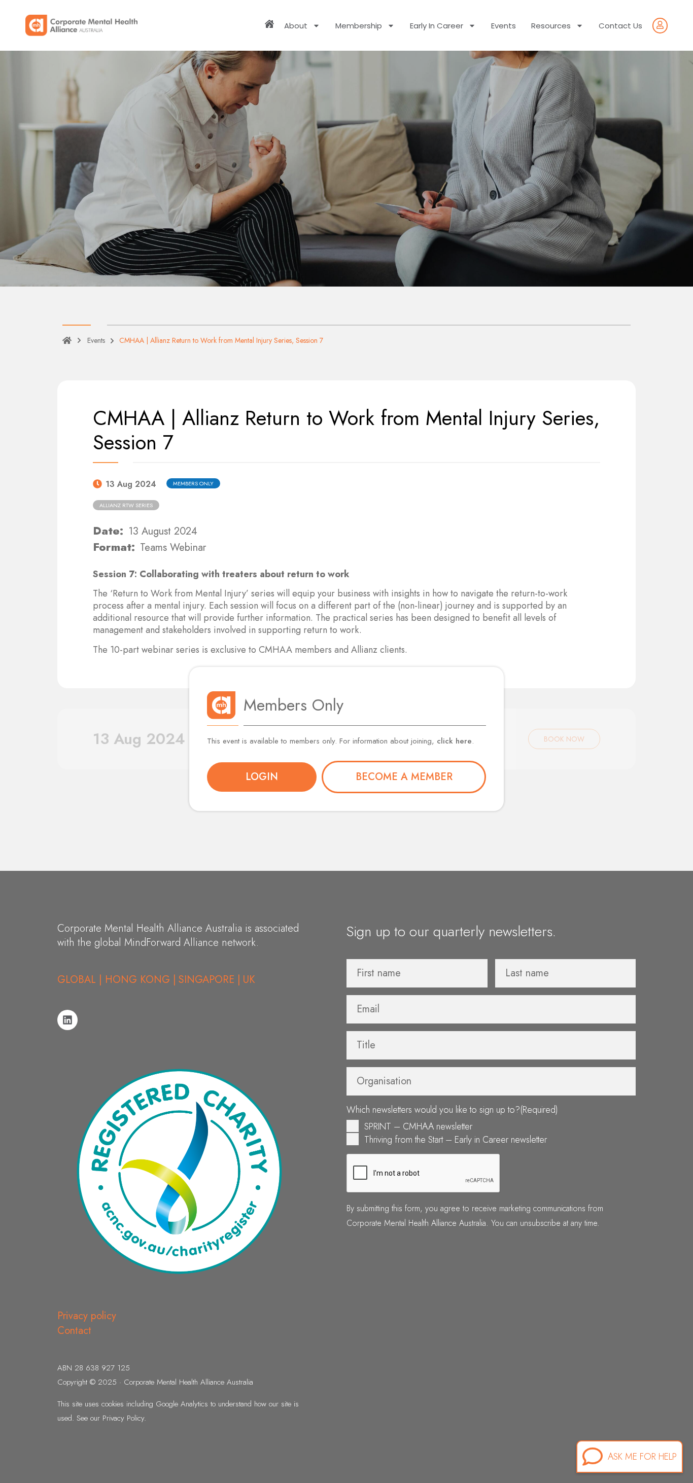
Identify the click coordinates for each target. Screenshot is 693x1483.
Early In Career (436, 25)
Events (503, 25)
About (295, 25)
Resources (551, 25)
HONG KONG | (140, 979)
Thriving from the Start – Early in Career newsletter (455, 1139)
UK (249, 979)
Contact (74, 1330)
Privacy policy (86, 1316)
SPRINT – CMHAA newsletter (418, 1126)
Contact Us (620, 25)
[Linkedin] (67, 1020)
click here (454, 741)
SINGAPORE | (209, 979)
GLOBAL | (81, 979)
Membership (358, 25)
